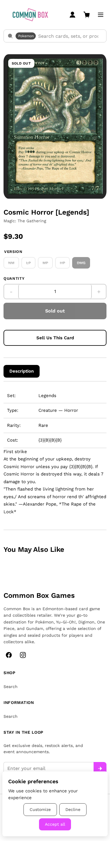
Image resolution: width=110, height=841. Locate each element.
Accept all (55, 824)
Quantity (14, 278)
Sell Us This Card (55, 337)
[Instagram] (23, 655)
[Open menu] (100, 15)
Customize (40, 809)
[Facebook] (9, 655)
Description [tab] (21, 371)
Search (11, 686)
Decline (72, 809)
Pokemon (26, 36)
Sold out (55, 311)
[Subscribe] (100, 768)
